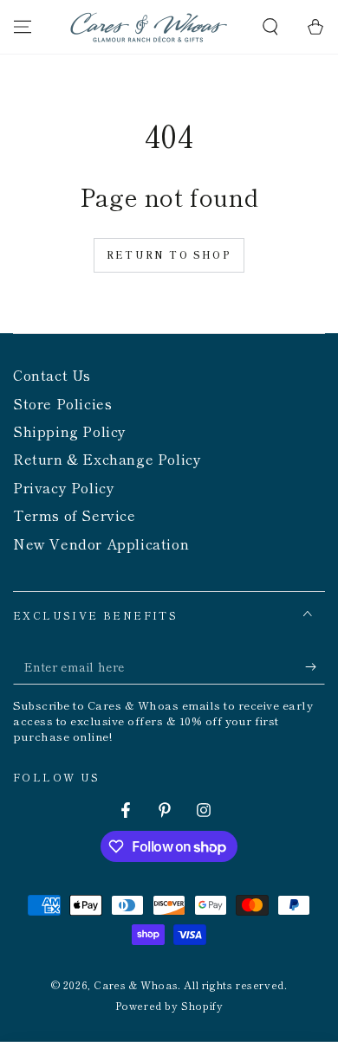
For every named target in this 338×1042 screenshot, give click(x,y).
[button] (270, 27)
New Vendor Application (101, 543)
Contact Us (52, 374)
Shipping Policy (70, 431)
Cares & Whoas (136, 984)
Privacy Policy (63, 487)
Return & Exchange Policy (107, 458)
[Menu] (22, 27)
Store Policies (62, 403)
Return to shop (169, 254)
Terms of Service (74, 515)
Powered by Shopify (169, 1006)
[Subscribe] (315, 667)
